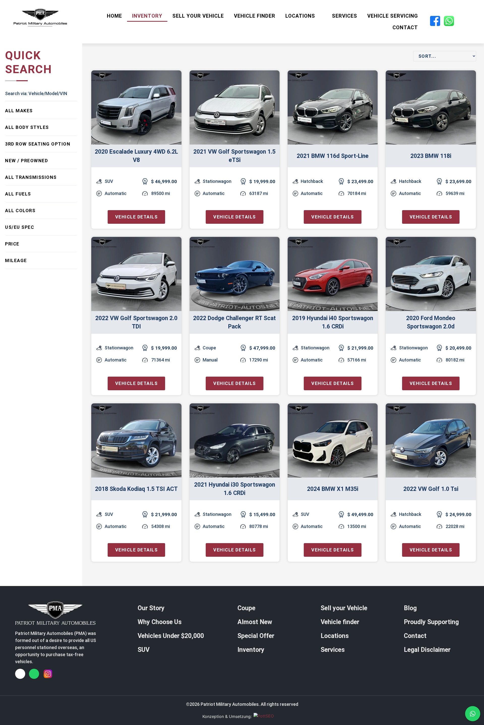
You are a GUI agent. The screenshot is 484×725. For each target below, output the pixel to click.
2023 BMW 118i (430, 156)
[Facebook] (20, 674)
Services (344, 16)
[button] (41, 110)
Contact (405, 27)
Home (114, 16)
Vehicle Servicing (392, 16)
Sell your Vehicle (198, 16)
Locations (300, 16)
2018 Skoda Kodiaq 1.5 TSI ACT (136, 489)
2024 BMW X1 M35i (332, 489)
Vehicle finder (254, 16)
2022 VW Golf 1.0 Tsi (430, 489)
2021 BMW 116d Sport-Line (333, 156)
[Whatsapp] (34, 674)
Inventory (147, 16)
